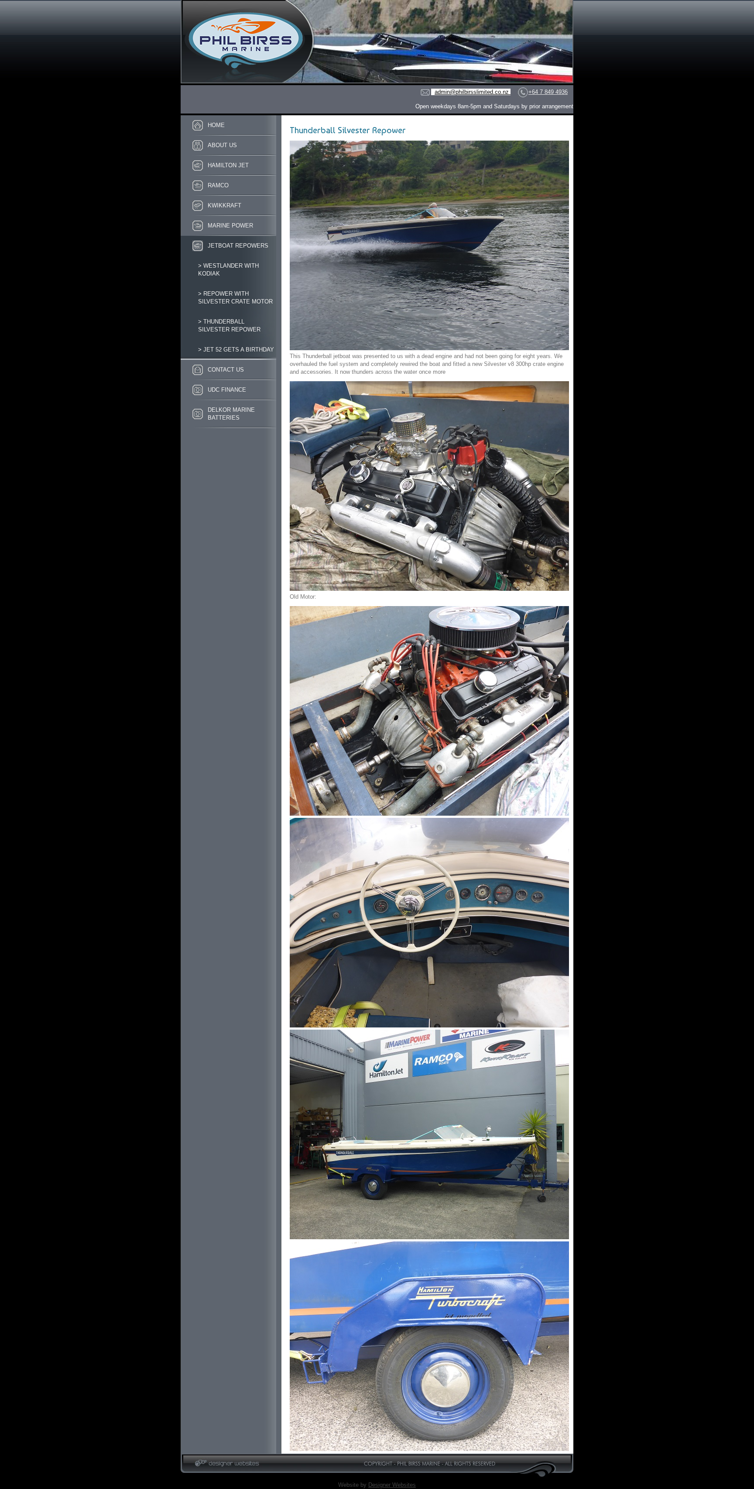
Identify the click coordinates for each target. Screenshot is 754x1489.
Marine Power (230, 225)
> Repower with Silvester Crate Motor (235, 297)
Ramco (218, 185)
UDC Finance (227, 389)
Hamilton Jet (228, 165)
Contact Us (226, 369)
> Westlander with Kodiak (228, 269)
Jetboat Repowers (238, 245)
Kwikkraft (224, 205)
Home (216, 125)
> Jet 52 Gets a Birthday (236, 349)
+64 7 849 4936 (548, 92)
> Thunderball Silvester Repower (229, 325)
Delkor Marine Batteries (231, 414)
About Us (222, 145)
